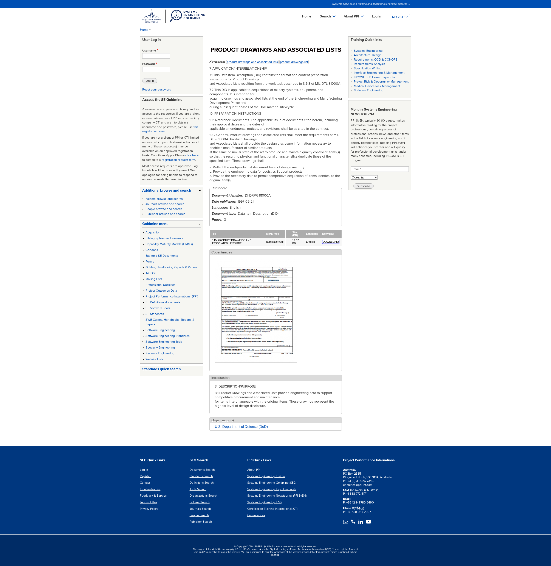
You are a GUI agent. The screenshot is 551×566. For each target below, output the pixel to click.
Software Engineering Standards (167, 336)
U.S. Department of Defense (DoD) (241, 426)
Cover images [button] (221, 252)
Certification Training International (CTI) (272, 509)
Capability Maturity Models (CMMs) (169, 244)
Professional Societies (160, 285)
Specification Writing (367, 68)
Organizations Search (204, 495)
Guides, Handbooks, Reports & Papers (171, 267)
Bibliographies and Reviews (164, 238)
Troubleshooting (150, 489)
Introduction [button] (220, 378)
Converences (256, 515)
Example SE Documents (161, 256)
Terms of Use (148, 502)
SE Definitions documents (162, 302)
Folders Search (200, 502)
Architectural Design (367, 55)
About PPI (253, 470)
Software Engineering (160, 330)
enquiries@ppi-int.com (358, 485)
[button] (256, 365)
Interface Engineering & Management (379, 73)
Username (149, 50)
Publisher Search (201, 522)
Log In (376, 16)
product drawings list (294, 62)
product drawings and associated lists (252, 62)
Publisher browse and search (165, 214)
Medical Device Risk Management (377, 86)
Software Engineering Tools (164, 342)
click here (191, 155)
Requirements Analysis (369, 64)
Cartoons (151, 250)
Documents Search (202, 470)
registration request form (178, 160)
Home (306, 16)
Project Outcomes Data (161, 290)
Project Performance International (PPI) (171, 296)
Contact (145, 483)
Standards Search (201, 476)
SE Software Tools (157, 308)
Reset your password (156, 89)
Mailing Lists (153, 279)
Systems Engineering (159, 353)
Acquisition (152, 232)
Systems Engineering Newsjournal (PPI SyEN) (276, 495)
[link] (171, 191)
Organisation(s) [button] (222, 420)
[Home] (173, 17)
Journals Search (200, 509)
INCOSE (150, 273)
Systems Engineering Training (266, 476)
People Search (199, 515)
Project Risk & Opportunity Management (381, 81)
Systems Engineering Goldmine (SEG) (271, 483)
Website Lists (154, 359)
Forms (149, 261)
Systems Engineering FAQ (264, 502)
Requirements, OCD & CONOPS (376, 59)
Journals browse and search (164, 204)
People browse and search (163, 209)
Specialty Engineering (160, 347)
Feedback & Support (153, 495)
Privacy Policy (149, 509)
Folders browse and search (164, 199)
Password (148, 64)
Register (400, 17)
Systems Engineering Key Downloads (271, 489)
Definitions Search (202, 483)
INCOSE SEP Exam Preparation (375, 77)
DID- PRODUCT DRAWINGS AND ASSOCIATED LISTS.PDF (231, 242)
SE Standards (154, 314)
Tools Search (198, 489)
